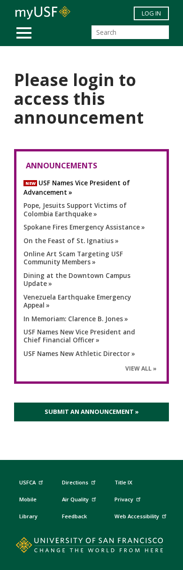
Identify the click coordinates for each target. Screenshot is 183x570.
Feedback (74, 516)
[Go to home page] (91, 547)
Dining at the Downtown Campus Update (76, 279)
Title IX (123, 482)
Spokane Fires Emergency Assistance (81, 226)
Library (28, 516)
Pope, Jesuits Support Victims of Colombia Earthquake (75, 209)
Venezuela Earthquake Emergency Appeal (77, 301)
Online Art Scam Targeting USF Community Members (73, 258)
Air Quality (75, 499)
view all (138, 368)
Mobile (28, 499)
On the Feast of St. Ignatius (68, 240)
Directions (75, 482)
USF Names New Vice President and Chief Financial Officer (79, 336)
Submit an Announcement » (92, 411)
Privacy (123, 499)
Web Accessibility (136, 516)
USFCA (27, 482)
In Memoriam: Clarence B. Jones (73, 318)
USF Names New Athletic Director (76, 353)
